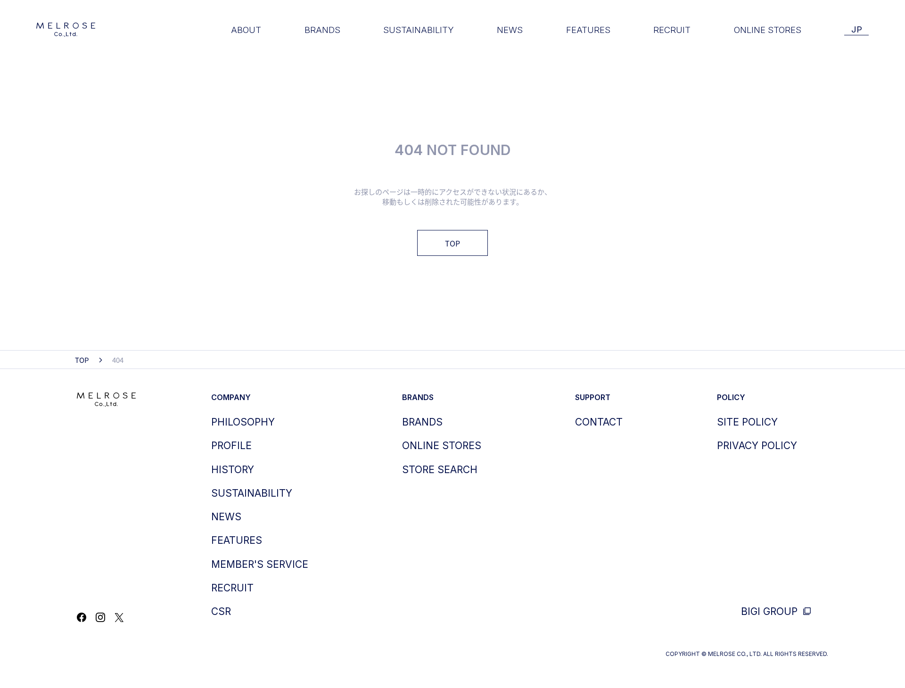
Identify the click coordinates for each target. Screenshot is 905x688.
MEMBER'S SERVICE (259, 564)
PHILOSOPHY (243, 422)
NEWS (510, 30)
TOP (452, 243)
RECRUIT (672, 30)
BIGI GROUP (770, 611)
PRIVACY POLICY (757, 445)
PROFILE (231, 445)
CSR (221, 611)
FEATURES (588, 30)
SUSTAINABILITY (418, 30)
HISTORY (232, 469)
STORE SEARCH (439, 469)
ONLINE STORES (767, 30)
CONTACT (599, 422)
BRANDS (322, 30)
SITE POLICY (747, 422)
